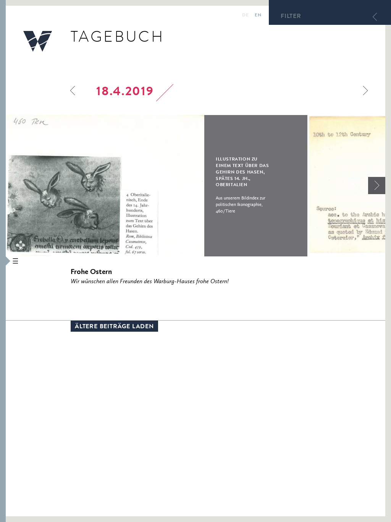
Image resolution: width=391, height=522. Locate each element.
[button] (3, 261)
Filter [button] (291, 17)
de (245, 15)
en (258, 15)
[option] (156, 185)
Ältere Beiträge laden (114, 327)
